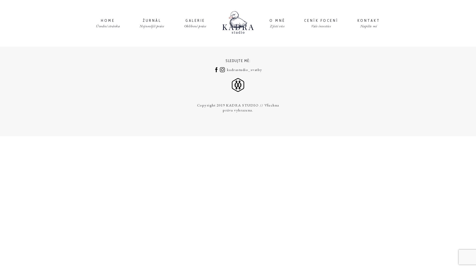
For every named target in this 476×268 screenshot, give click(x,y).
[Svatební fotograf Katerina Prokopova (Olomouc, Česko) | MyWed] (238, 84)
